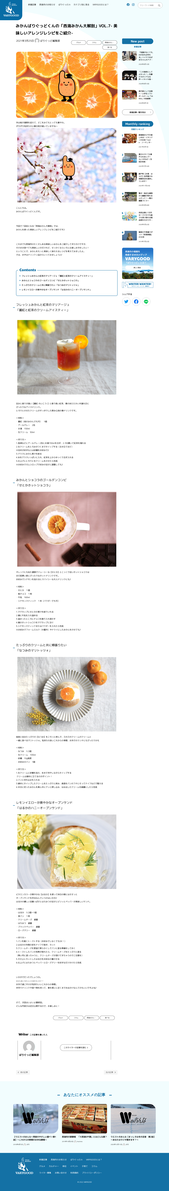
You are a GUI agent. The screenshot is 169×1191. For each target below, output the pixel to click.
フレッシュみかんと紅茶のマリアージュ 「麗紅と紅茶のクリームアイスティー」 (57, 276)
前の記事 (24, 1072)
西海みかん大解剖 (111, 42)
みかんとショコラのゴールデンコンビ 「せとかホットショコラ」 (50, 280)
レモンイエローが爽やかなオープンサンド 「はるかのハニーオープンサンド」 (56, 289)
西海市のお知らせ (47, 4)
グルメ (78, 42)
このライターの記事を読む (75, 1047)
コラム (94, 42)
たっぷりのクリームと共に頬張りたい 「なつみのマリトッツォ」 (50, 285)
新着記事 (32, 4)
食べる (110, 47)
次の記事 (109, 1072)
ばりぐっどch (64, 4)
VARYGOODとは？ (101, 4)
